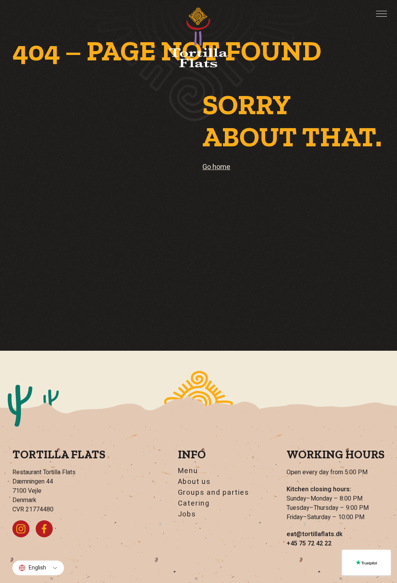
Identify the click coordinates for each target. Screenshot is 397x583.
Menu (188, 471)
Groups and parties (213, 492)
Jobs (187, 514)
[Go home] (198, 37)
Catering (194, 503)
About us (194, 481)
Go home (216, 167)
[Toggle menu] (381, 13)
